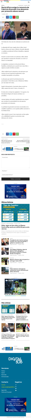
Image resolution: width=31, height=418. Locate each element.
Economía (3, 223)
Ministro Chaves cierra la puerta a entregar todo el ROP (19, 260)
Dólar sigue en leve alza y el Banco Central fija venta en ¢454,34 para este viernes (15, 227)
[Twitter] (10, 17)
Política (2, 5)
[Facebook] (7, 17)
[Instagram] (16, 387)
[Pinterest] (14, 17)
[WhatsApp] (17, 17)
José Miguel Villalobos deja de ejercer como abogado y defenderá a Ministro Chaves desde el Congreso (18, 251)
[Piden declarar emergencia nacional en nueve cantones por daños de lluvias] (5, 270)
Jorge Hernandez (9, 223)
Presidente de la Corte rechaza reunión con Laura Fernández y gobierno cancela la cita (19, 241)
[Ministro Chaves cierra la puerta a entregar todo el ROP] (5, 261)
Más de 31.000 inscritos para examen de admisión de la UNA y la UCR (23, 141)
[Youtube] (16, 390)
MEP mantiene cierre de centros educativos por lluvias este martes (6, 141)
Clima (11, 267)
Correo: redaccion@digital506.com (8, 386)
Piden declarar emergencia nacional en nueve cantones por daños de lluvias (19, 270)
